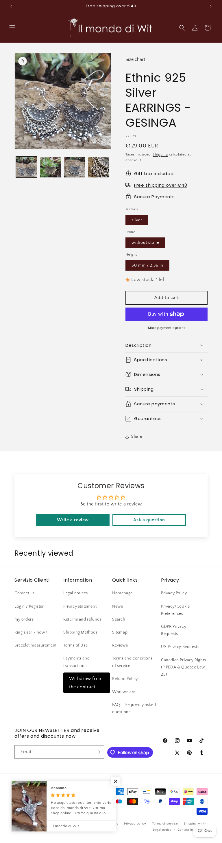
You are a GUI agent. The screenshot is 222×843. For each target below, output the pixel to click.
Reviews (120, 645)
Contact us (24, 593)
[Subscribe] (97, 752)
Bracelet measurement (35, 645)
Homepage (122, 593)
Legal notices (75, 593)
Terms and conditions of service (132, 662)
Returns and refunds (82, 619)
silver (137, 220)
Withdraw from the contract (86, 683)
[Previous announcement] (11, 6)
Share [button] (136, 436)
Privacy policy (135, 823)
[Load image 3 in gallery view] (74, 167)
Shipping (160, 154)
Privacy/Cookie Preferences (175, 610)
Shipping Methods (80, 632)
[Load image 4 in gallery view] (98, 167)
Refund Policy (125, 679)
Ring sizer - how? (30, 632)
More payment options (166, 328)
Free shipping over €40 (160, 185)
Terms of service (165, 823)
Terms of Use (75, 645)
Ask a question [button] (149, 519)
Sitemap (119, 632)
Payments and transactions (76, 662)
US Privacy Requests (180, 647)
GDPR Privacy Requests (173, 630)
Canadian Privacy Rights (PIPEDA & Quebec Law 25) (183, 667)
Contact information (192, 829)
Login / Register (29, 606)
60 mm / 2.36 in (147, 265)
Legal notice (162, 829)
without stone (145, 242)
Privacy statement (80, 606)
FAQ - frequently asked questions (134, 708)
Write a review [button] (73, 519)
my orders (24, 619)
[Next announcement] (210, 6)
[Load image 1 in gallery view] (26, 167)
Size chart (135, 59)
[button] (12, 27)
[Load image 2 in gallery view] (50, 167)
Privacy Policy (174, 593)
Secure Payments (154, 197)
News (117, 606)
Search (118, 619)
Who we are (124, 692)
